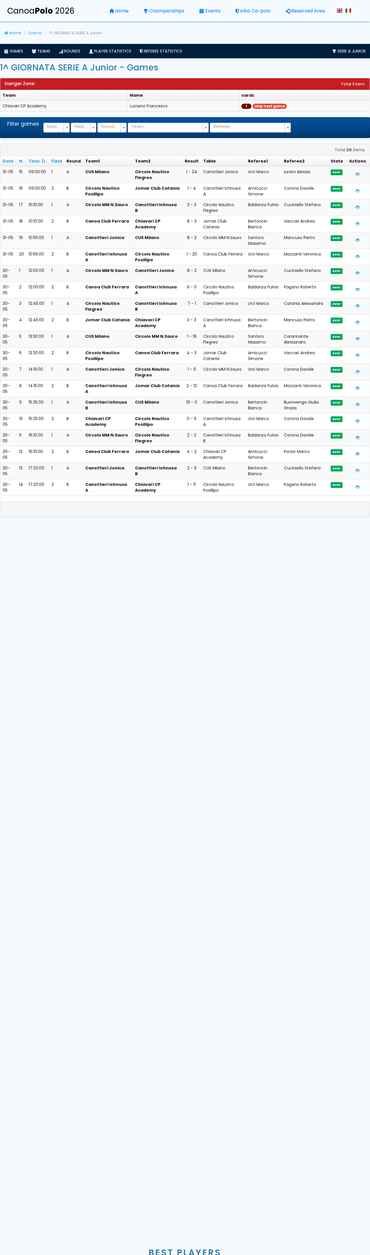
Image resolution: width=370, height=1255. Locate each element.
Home (122, 11)
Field (56, 161)
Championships (166, 11)
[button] (13, 51)
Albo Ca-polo (255, 11)
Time (34, 161)
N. (21, 161)
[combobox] (56, 128)
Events (213, 11)
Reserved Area (308, 11)
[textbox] (54, 126)
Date (8, 161)
